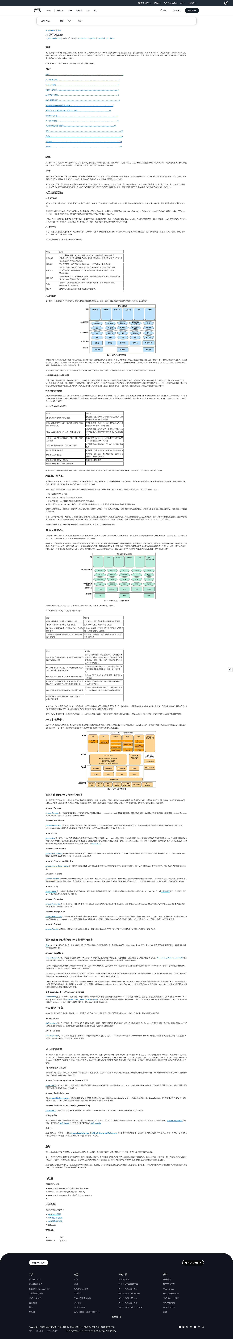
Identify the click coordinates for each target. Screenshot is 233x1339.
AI (47, 95)
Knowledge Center (171, 1293)
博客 (31, 1307)
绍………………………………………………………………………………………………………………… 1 (85, 74)
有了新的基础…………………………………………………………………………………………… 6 (83, 95)
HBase (81, 999)
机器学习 (49, 90)
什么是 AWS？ (35, 1279)
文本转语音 (165, 891)
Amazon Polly (51, 891)
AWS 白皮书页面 (54, 1214)
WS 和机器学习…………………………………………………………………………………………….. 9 (83, 100)
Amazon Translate (53, 879)
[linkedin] (183, 1327)
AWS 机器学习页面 (55, 1218)
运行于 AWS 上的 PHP (127, 1303)
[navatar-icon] (226, 3)
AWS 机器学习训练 (55, 1221)
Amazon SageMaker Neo (79, 1133)
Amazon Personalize (53, 825)
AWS (92, 1123)
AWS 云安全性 (35, 1298)
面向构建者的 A (51, 105)
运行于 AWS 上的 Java (127, 1298)
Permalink (101, 38)
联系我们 (167, 1279)
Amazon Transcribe (53, 904)
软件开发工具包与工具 (128, 1284)
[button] (228, 3)
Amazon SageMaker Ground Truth (170, 958)
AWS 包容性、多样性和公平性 (87, 1312)
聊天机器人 (95, 843)
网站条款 (39, 1331)
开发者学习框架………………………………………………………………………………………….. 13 (82, 116)
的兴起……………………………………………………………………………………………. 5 (85, 90)
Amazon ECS (51, 1110)
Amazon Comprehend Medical (57, 866)
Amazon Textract (52, 929)
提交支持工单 (169, 1284)
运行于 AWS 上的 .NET (128, 1289)
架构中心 (78, 1293)
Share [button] (111, 38)
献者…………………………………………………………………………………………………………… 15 (85, 136)
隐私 (31, 1331)
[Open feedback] (230, 669)
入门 (76, 1279)
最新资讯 (33, 1303)
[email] (203, 1327)
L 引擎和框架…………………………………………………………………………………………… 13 (83, 121)
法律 (165, 1312)
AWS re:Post (168, 1289)
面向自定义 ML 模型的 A (55, 110)
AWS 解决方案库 (81, 1289)
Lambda (98, 1123)
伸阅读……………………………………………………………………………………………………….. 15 (84, 141)
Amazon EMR (51, 997)
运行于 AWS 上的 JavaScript (130, 1307)
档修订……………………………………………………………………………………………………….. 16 (84, 146)
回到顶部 (115, 1317)
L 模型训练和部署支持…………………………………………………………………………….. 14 (81, 126)
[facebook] (180, 1327)
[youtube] (195, 1327)
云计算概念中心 (36, 1293)
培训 (76, 1284)
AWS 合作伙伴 (80, 1307)
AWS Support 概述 (171, 1298)
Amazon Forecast (52, 813)
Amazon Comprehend (54, 853)
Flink (95, 999)
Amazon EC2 (51, 1085)
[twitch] (191, 1327)
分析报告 (78, 1303)
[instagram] (187, 1327)
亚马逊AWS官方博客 (53, 30)
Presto (88, 999)
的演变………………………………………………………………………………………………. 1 (86, 79)
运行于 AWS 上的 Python (129, 1293)
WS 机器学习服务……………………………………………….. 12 (87, 110)
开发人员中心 (124, 1279)
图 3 (47, 945)
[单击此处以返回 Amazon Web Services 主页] (37, 12)
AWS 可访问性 (169, 1307)
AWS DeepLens (51, 1023)
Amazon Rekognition (54, 916)
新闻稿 (32, 1312)
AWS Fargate (65, 1123)
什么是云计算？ (36, 1284)
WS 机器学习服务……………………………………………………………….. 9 (85, 105)
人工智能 (49, 79)
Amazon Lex (50, 838)
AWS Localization (54, 38)
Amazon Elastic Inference (58, 1098)
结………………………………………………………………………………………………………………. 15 (85, 131)
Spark (76, 999)
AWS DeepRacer (52, 1036)
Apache (70, 999)
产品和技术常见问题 (82, 1298)
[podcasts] (199, 1327)
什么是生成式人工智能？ (39, 1289)
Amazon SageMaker (53, 958)
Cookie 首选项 (52, 1331)
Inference (113, 1133)
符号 (47, 85)
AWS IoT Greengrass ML (101, 1133)
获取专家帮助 (169, 1303)
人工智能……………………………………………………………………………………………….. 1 (84, 85)
